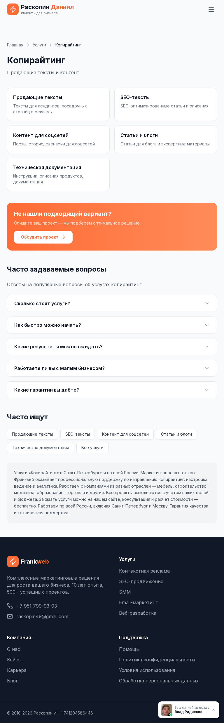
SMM (125, 592)
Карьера (17, 670)
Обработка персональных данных (159, 681)
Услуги (39, 44)
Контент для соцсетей (125, 434)
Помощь (129, 649)
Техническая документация (40, 447)
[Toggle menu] (211, 9)
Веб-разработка (137, 613)
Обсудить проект (40, 236)
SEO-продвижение (141, 581)
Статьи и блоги (176, 434)
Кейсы (14, 660)
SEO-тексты (77, 434)
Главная (15, 44)
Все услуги (92, 447)
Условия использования (147, 670)
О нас (13, 649)
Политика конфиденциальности (157, 660)
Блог (12, 681)
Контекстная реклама (144, 571)
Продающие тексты (32, 434)
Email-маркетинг (138, 602)
